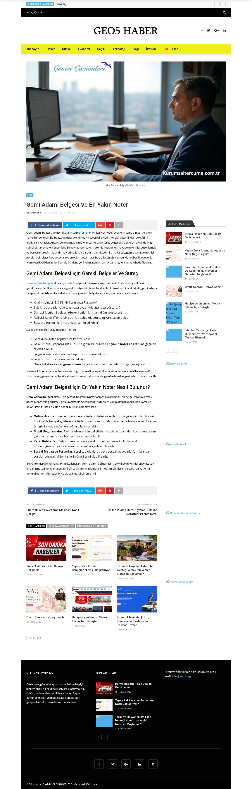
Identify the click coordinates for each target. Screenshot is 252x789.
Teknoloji (119, 49)
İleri (39, 638)
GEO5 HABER (33, 212)
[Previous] (168, 350)
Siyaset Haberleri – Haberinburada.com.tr (82, 4)
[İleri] (174, 350)
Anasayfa (32, 49)
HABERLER (64, 784)
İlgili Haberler (36, 526)
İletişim (151, 49)
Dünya (66, 49)
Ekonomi (84, 49)
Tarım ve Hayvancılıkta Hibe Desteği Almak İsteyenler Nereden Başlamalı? (135, 570)
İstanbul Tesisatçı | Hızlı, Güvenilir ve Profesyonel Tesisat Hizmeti (133, 621)
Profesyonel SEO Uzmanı (85, 784)
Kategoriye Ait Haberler (91, 526)
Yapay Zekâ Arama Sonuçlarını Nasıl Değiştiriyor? (205, 252)
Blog (135, 49)
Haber (51, 49)
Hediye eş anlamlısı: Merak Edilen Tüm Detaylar (202, 305)
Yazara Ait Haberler (61, 526)
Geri (31, 638)
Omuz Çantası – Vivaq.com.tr (45, 617)
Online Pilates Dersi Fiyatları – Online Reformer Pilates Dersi (132, 512)
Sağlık (101, 49)
